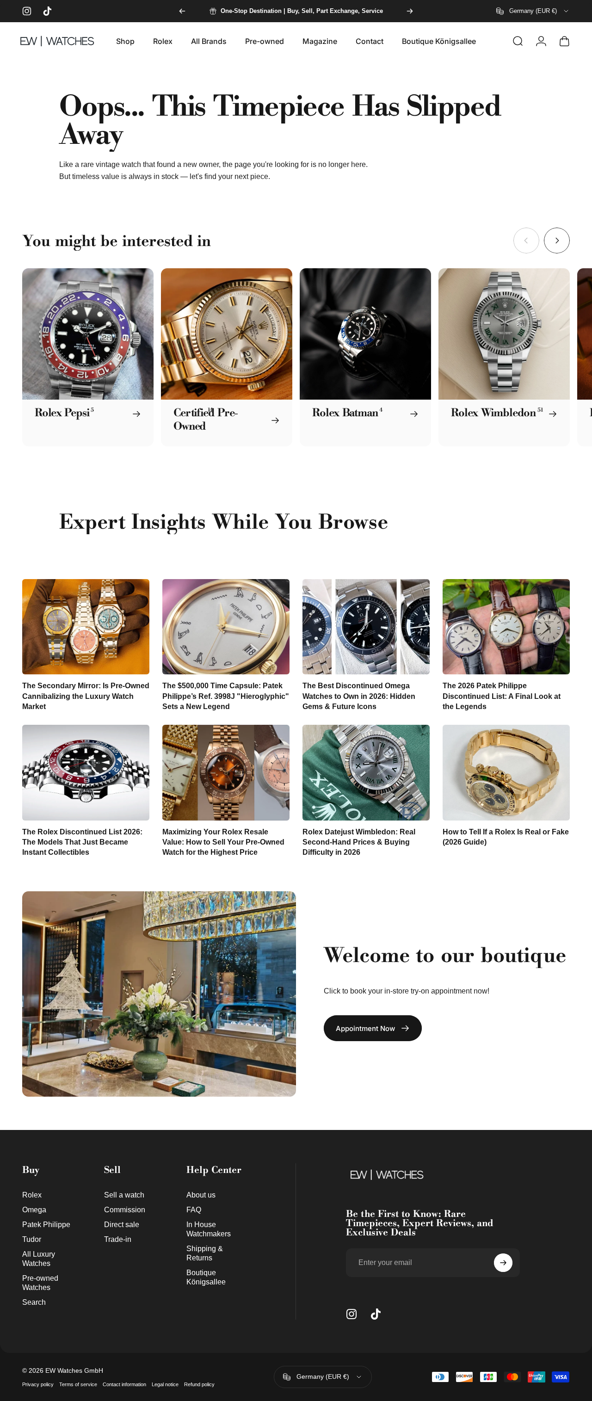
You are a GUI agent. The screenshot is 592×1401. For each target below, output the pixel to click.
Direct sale (121, 1224)
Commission (124, 1209)
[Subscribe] (503, 1262)
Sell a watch (124, 1195)
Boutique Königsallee (206, 1277)
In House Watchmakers (208, 1229)
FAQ (193, 1209)
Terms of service (78, 1384)
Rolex (32, 1195)
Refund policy (199, 1384)
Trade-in (117, 1239)
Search (34, 1302)
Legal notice (165, 1384)
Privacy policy (38, 1384)
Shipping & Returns (204, 1253)
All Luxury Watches (38, 1258)
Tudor (31, 1239)
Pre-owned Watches (40, 1282)
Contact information (124, 1384)
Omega (34, 1209)
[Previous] (182, 11)
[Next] (410, 11)
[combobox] (533, 11)
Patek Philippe (46, 1224)
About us (201, 1195)
